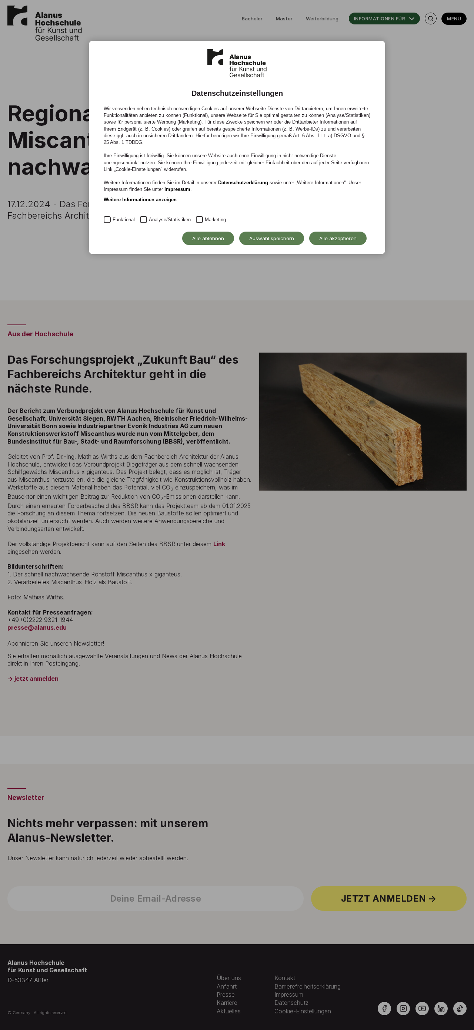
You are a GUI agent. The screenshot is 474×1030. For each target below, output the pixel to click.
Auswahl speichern (271, 238)
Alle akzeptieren (338, 238)
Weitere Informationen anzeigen (140, 199)
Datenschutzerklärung (243, 182)
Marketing (215, 219)
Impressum (177, 189)
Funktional (124, 219)
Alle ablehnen (208, 238)
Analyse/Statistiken (170, 219)
